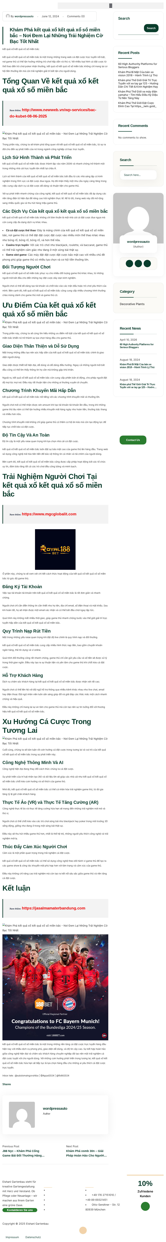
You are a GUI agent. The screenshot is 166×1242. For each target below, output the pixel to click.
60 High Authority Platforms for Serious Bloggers (137, 65)
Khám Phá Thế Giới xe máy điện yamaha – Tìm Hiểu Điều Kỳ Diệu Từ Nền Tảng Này (138, 95)
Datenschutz (33, 1237)
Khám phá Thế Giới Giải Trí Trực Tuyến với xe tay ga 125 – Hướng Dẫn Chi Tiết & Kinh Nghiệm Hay (138, 83)
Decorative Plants (132, 304)
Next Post (72, 1146)
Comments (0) (76, 16)
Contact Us (133, 440)
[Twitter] (20, 1084)
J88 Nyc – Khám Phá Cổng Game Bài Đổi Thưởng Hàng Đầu (22, 1153)
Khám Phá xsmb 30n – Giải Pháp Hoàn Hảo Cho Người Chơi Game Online (85, 1153)
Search (124, 18)
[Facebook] (15, 1084)
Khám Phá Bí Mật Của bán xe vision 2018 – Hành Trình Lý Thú (138, 73)
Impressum (12, 1237)
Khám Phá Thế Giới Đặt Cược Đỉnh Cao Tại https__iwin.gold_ (137, 104)
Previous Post (10, 1146)
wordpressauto (24, 16)
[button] (111, 5)
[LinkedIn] (25, 1084)
